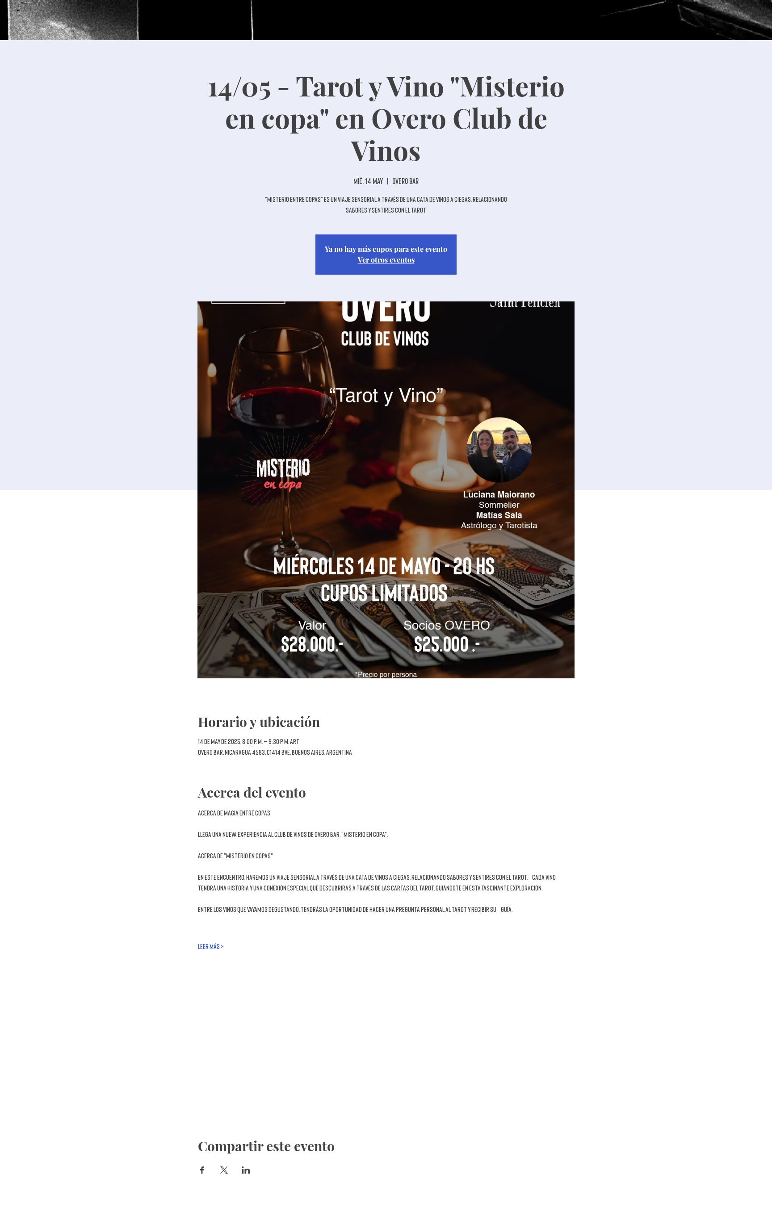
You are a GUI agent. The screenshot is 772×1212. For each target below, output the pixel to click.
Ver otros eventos (386, 259)
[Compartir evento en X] (224, 1170)
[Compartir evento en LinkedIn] (246, 1170)
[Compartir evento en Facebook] (202, 1170)
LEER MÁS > (211, 946)
